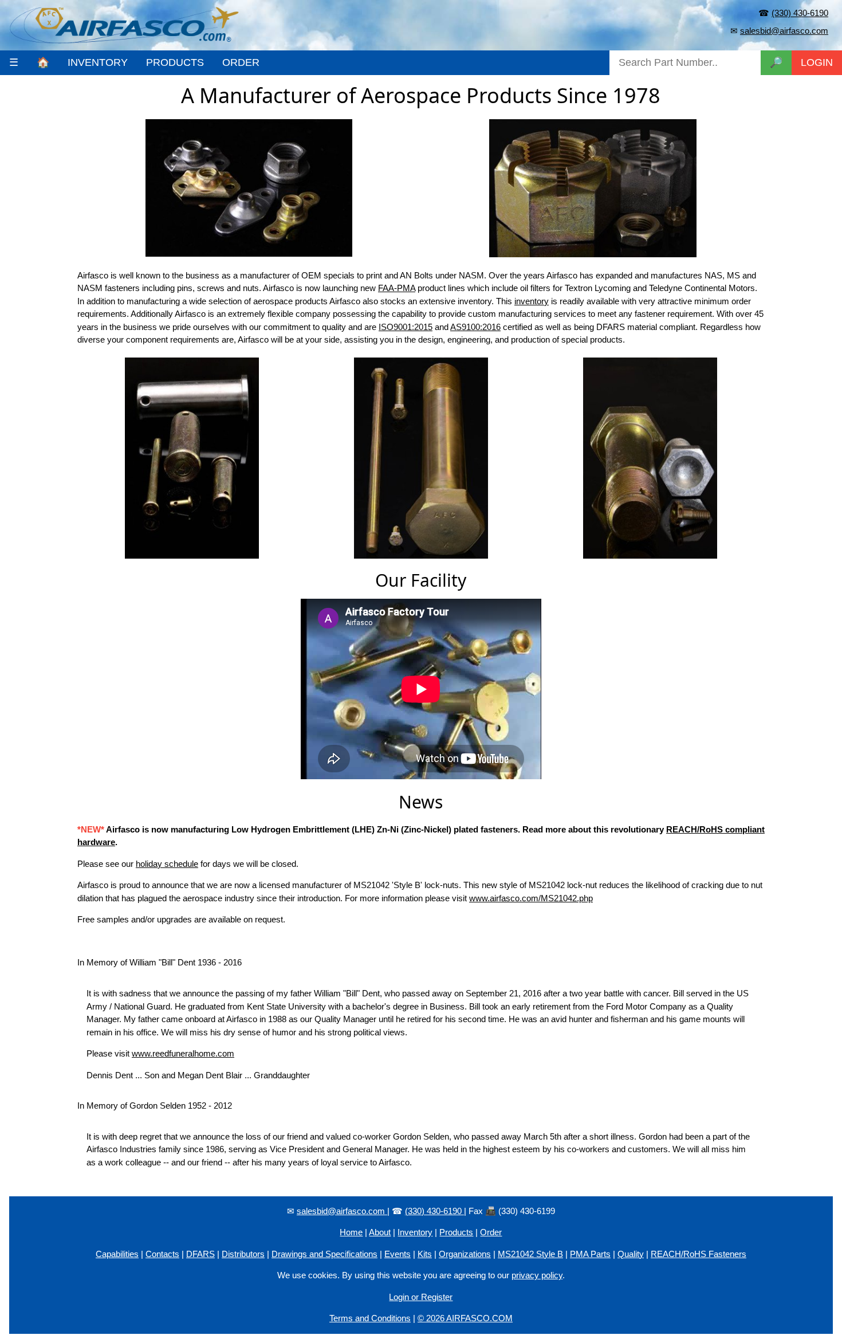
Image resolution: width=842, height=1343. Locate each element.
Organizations (465, 1254)
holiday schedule (167, 864)
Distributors (243, 1254)
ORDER (240, 62)
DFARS (200, 1254)
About (380, 1232)
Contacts (162, 1254)
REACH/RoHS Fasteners (698, 1254)
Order (491, 1232)
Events (397, 1254)
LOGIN (817, 62)
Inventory (415, 1232)
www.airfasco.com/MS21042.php (531, 898)
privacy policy (537, 1275)
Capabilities (117, 1254)
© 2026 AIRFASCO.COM (465, 1318)
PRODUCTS (175, 62)
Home (351, 1232)
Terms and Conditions (370, 1318)
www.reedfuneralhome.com (183, 1053)
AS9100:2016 (475, 327)
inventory (531, 301)
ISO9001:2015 (405, 327)
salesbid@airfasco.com (784, 31)
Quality (630, 1254)
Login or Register (421, 1297)
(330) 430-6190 (800, 13)
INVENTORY (98, 62)
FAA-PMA (396, 288)
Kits (425, 1254)
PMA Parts (590, 1254)
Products (456, 1232)
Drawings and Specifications (324, 1254)
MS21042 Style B (530, 1254)
